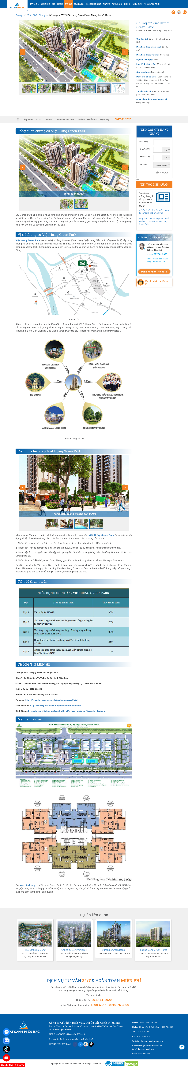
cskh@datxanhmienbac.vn (150, 1045)
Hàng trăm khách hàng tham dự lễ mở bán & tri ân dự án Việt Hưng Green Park (154, 221)
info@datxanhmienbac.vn (143, 1049)
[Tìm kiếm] (173, 12)
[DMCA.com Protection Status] (131, 1063)
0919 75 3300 (166, 1027)
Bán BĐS (68, 4)
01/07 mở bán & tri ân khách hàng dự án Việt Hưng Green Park (154, 211)
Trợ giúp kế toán (152, 4)
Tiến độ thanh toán (64, 119)
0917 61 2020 (152, 1022)
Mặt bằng (104, 119)
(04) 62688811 (143, 1036)
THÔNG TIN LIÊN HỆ (87, 119)
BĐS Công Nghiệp (93, 4)
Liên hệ (127, 4)
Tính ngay (162, 173)
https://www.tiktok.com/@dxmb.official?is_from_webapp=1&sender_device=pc (67, 711)
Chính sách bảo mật (141, 1053)
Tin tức (106, 4)
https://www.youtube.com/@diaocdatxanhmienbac (55, 705)
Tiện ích (48, 119)
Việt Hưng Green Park (28, 240)
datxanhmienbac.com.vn (152, 1041)
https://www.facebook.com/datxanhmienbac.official (51, 700)
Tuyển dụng (117, 4)
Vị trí (38, 119)
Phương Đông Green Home (114, 949)
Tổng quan (27, 119)
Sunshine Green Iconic (74, 949)
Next (92, 919)
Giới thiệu (45, 4)
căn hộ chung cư (29, 885)
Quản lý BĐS (79, 4)
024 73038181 (142, 1031)
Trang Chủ (34, 4)
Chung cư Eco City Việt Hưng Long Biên (153, 951)
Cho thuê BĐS (57, 4)
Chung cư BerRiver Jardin (35, 949)
